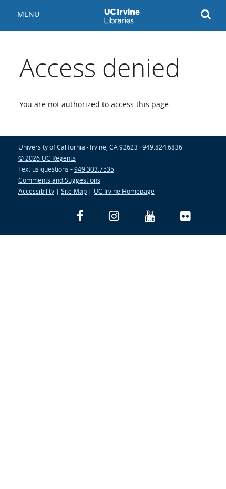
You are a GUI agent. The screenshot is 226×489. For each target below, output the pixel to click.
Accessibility (36, 191)
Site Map (74, 191)
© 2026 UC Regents (47, 158)
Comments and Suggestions (59, 180)
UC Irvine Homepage (124, 191)
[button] (207, 14)
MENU (28, 14)
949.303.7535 (94, 169)
